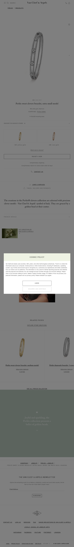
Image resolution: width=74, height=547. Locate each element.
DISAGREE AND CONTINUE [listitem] (37, 289)
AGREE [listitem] (37, 283)
